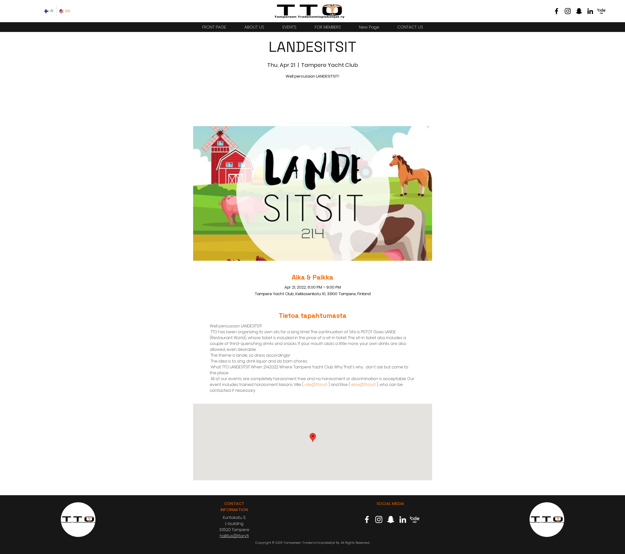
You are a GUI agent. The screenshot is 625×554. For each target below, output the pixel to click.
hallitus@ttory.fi (234, 536)
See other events (312, 103)
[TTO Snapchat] (579, 11)
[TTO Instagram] (568, 11)
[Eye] (309, 11)
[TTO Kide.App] (601, 11)
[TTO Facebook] (556, 11)
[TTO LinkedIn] (590, 11)
